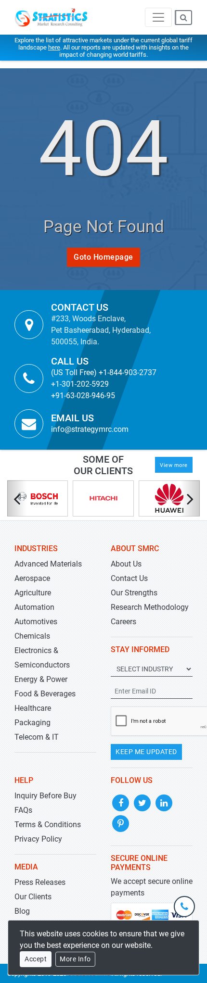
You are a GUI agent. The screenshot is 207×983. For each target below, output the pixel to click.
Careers (123, 621)
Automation (34, 607)
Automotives (35, 621)
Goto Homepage (103, 257)
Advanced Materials (48, 563)
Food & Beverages (45, 693)
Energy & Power (40, 679)
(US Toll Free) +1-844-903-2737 (103, 372)
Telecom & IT (36, 737)
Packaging (32, 722)
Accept (36, 959)
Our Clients (33, 896)
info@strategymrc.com (90, 429)
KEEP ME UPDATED (146, 752)
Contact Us (129, 578)
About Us (126, 563)
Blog (22, 911)
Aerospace (32, 578)
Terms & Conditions (47, 824)
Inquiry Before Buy (45, 795)
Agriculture (32, 592)
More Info (75, 959)
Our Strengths (134, 592)
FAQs (23, 810)
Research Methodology (150, 607)
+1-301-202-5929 (80, 384)
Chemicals (32, 636)
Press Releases (39, 882)
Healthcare (32, 708)
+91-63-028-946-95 (83, 395)
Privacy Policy (38, 839)
